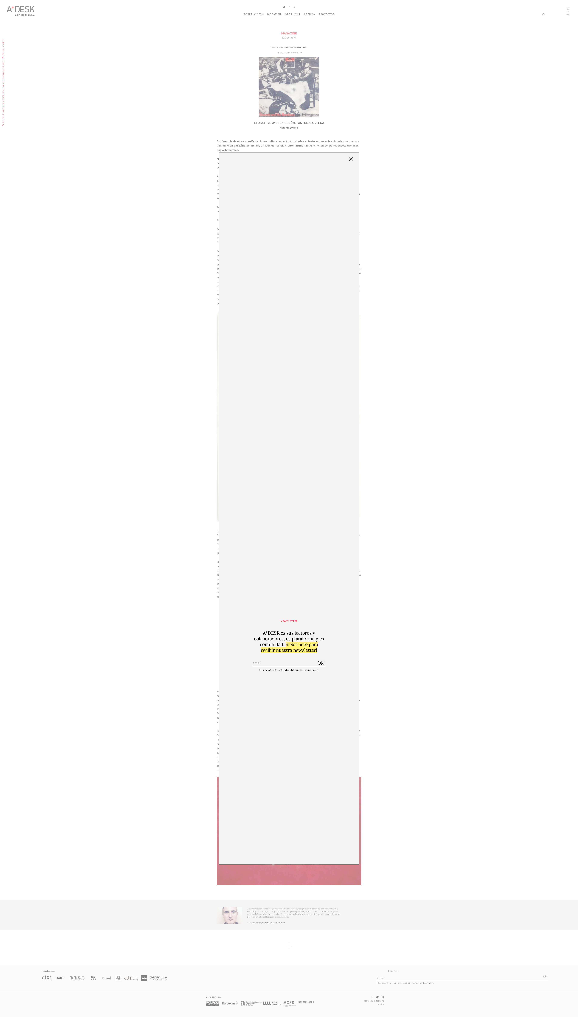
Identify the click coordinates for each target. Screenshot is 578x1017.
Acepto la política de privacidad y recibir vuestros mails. (291, 670)
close (351, 159)
